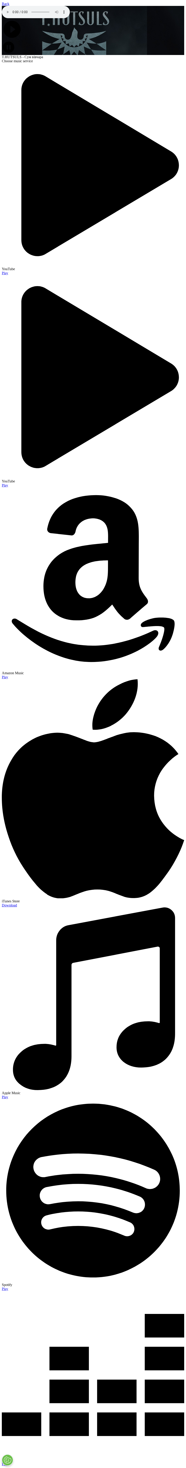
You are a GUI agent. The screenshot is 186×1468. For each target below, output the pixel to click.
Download (9, 905)
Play (5, 273)
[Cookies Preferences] (7, 1460)
